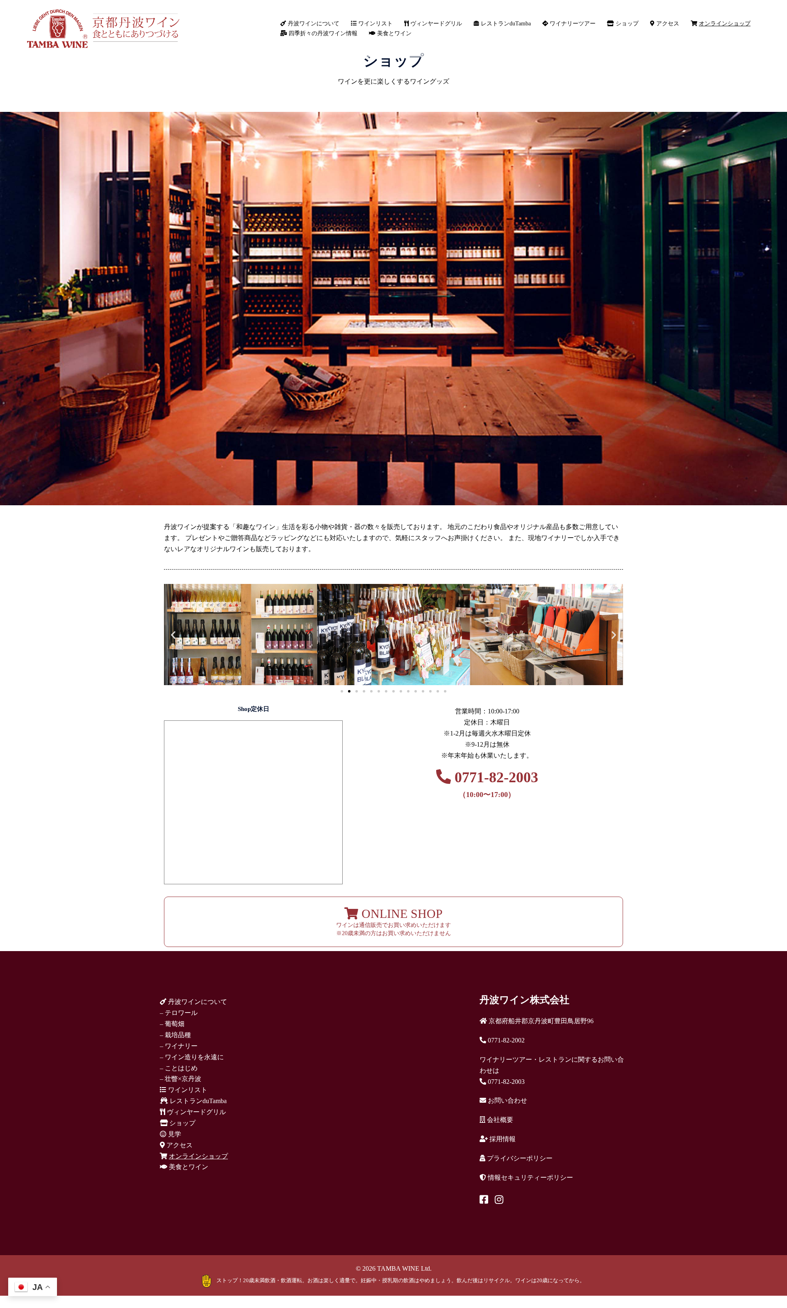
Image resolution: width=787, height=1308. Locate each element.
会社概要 (499, 1119)
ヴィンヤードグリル (435, 23)
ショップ (626, 23)
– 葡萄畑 (172, 1023)
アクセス (667, 23)
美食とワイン (393, 33)
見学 (173, 1134)
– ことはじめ (179, 1068)
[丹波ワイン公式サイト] (103, 28)
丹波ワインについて (312, 23)
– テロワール (179, 1012)
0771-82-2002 (505, 1040)
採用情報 (502, 1138)
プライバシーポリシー (519, 1158)
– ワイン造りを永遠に (192, 1057)
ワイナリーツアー (572, 23)
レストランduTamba (505, 23)
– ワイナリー (179, 1045)
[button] (173, 634)
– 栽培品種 (175, 1034)
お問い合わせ (506, 1100)
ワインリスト (375, 23)
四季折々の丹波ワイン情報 (322, 33)
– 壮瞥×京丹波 (180, 1078)
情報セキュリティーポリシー (529, 1177)
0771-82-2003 (494, 784)
